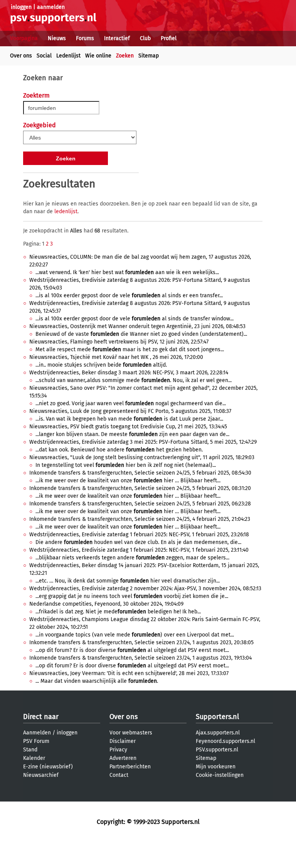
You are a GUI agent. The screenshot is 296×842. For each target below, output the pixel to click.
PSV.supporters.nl (217, 749)
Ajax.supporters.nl (218, 732)
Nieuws (57, 38)
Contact (118, 775)
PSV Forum (36, 741)
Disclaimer (122, 741)
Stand (30, 749)
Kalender (34, 758)
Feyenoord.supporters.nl (225, 741)
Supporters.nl (217, 716)
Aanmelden (37, 732)
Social (44, 55)
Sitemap (148, 55)
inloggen (21, 7)
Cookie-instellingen (220, 775)
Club (145, 38)
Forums (85, 38)
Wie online (98, 55)
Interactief (117, 38)
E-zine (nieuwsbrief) (48, 766)
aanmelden (51, 7)
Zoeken (125, 55)
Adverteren (122, 758)
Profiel (169, 38)
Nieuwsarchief (41, 775)
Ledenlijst (68, 55)
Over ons (21, 55)
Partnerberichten (130, 766)
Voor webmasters (130, 732)
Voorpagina (24, 38)
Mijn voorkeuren (215, 766)
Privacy (118, 749)
